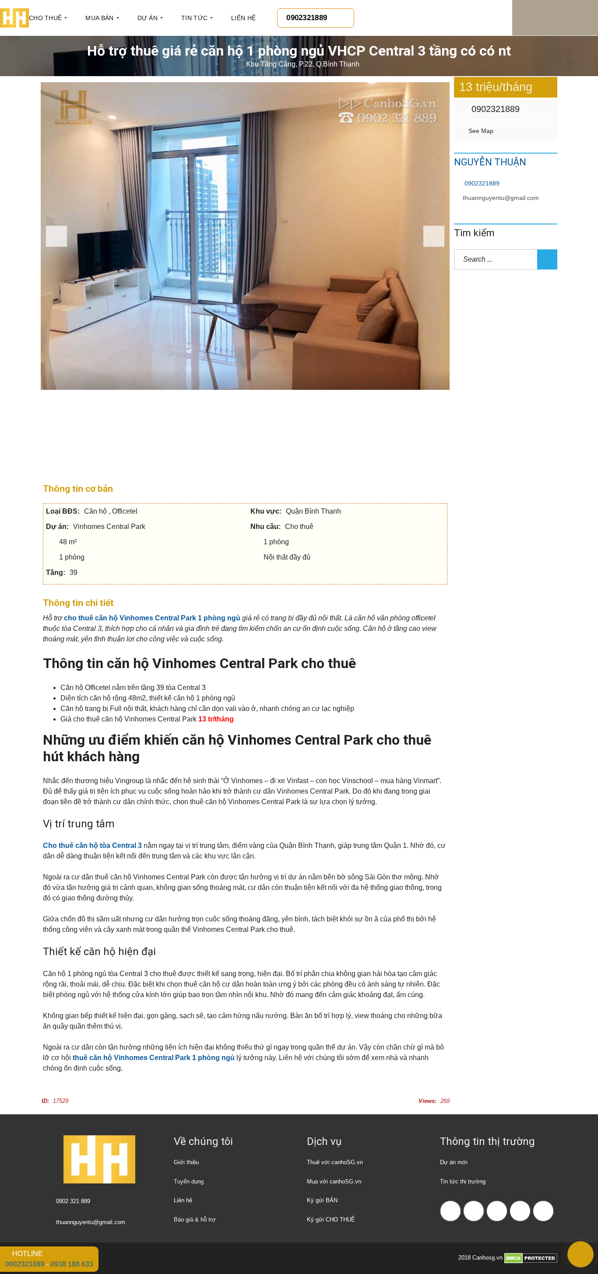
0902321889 (494, 109)
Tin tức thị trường (462, 1181)
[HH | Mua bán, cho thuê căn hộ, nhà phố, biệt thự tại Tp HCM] (14, 18)
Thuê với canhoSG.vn (335, 1162)
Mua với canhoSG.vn (334, 1181)
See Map (480, 130)
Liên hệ (183, 1200)
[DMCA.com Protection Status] (530, 1257)
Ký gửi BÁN (322, 1200)
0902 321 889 (73, 1201)
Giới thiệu (186, 1162)
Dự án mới (454, 1162)
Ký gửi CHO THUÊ (331, 1219)
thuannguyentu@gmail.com (501, 197)
